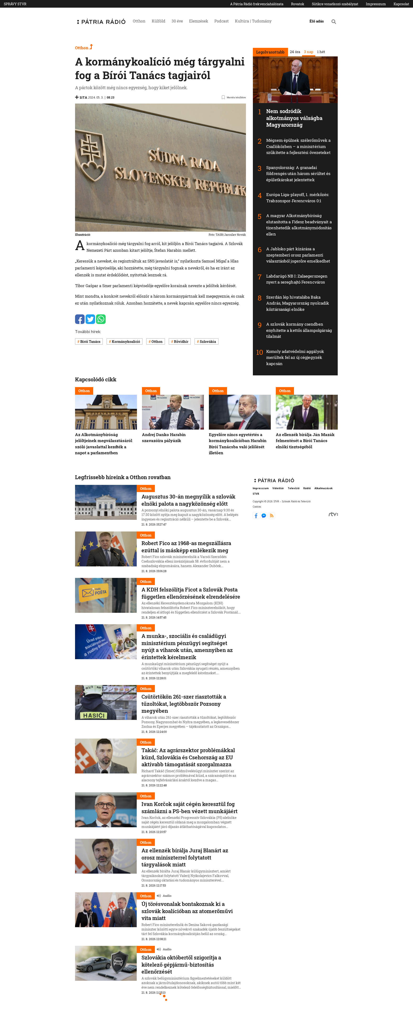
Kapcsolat (401, 4)
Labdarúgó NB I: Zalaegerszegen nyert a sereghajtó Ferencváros (296, 279)
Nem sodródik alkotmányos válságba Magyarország (294, 118)
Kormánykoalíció (126, 341)
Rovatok (297, 4)
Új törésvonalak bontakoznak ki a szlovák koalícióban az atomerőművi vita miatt (187, 910)
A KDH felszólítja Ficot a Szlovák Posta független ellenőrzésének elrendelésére (190, 593)
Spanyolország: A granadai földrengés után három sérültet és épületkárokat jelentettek (298, 173)
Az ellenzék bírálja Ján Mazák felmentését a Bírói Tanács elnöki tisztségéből (305, 440)
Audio (167, 895)
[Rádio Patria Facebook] (257, 517)
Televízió (293, 488)
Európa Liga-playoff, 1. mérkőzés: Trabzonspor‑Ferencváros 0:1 (297, 197)
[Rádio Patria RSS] (271, 517)
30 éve (177, 20)
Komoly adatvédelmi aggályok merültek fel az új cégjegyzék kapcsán (295, 357)
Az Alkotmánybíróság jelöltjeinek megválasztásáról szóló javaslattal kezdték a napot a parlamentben (103, 444)
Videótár (278, 488)
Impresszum (376, 4)
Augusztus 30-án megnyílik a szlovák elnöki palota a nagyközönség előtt (188, 500)
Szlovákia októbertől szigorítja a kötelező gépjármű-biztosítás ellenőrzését (181, 964)
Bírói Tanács (90, 341)
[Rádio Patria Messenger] (264, 517)
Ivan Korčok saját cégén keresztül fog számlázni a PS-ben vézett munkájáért (189, 807)
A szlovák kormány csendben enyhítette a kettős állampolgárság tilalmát (299, 330)
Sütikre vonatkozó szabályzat (335, 4)
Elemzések (198, 20)
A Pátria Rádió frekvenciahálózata (256, 4)
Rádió (307, 488)
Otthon (139, 20)
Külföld (158, 20)
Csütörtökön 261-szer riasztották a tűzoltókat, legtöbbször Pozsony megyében (183, 703)
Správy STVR (15, 4)
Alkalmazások (323, 488)
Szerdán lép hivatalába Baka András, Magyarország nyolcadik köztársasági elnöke (297, 303)
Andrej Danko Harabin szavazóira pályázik (164, 438)
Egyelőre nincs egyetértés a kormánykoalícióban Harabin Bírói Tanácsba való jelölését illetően (237, 444)
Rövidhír (181, 341)
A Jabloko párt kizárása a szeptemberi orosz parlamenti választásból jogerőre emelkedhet (298, 255)
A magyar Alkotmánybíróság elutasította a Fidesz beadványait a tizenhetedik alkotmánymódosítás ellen (299, 225)
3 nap (308, 51)
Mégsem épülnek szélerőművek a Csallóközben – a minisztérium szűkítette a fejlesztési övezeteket (298, 146)
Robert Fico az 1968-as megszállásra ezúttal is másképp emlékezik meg (186, 547)
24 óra (295, 51)
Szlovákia (208, 341)
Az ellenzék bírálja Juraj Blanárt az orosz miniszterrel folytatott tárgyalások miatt (184, 857)
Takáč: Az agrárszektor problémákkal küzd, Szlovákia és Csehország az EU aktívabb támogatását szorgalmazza (188, 757)
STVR (256, 493)
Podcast (221, 20)
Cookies (257, 506)
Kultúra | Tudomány (253, 20)
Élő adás (317, 21)
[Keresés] (334, 21)
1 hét (321, 51)
